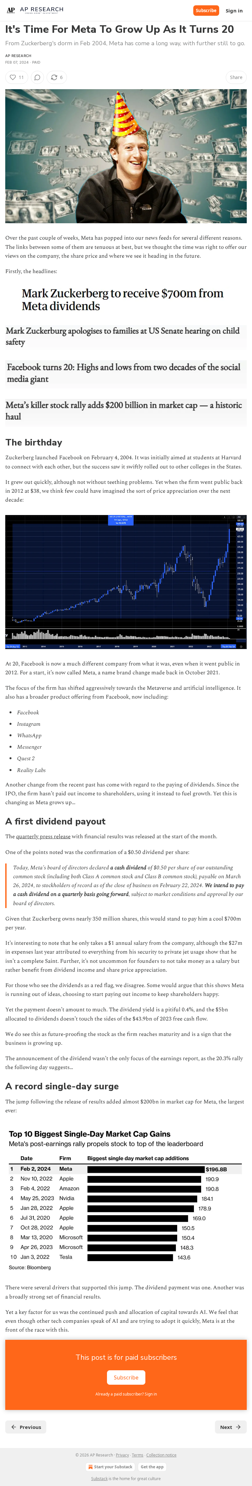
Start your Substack (113, 1467)
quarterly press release (43, 836)
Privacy (122, 1455)
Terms (137, 1455)
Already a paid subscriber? (126, 1394)
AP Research (18, 55)
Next (226, 1427)
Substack (99, 1478)
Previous (30, 1427)
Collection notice (161, 1455)
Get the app (152, 1467)
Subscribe (206, 10)
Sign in (234, 10)
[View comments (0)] (37, 77)
